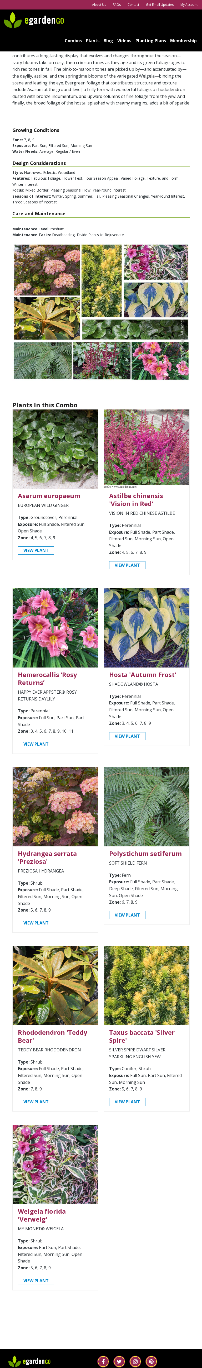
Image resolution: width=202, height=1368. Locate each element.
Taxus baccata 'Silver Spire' (142, 1036)
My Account (189, 4)
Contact (133, 4)
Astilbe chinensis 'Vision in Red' (136, 499)
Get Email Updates (160, 4)
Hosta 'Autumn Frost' (142, 674)
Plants (92, 41)
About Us (99, 4)
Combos (73, 41)
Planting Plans (150, 41)
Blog (108, 41)
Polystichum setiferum (145, 853)
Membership (183, 41)
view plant (36, 550)
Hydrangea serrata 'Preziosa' (47, 857)
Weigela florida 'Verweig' (42, 1215)
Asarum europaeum (49, 495)
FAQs (117, 4)
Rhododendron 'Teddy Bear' (52, 1036)
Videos (124, 41)
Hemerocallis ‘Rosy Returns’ (47, 678)
